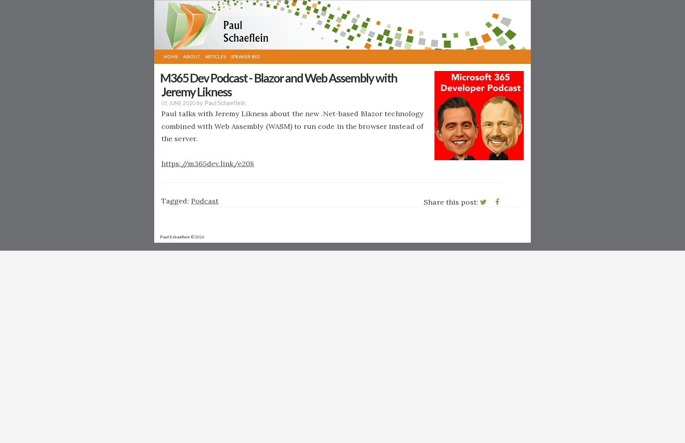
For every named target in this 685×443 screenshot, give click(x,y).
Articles (215, 56)
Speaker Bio (245, 56)
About (191, 56)
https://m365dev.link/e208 (207, 163)
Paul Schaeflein (175, 236)
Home (171, 56)
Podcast (205, 200)
